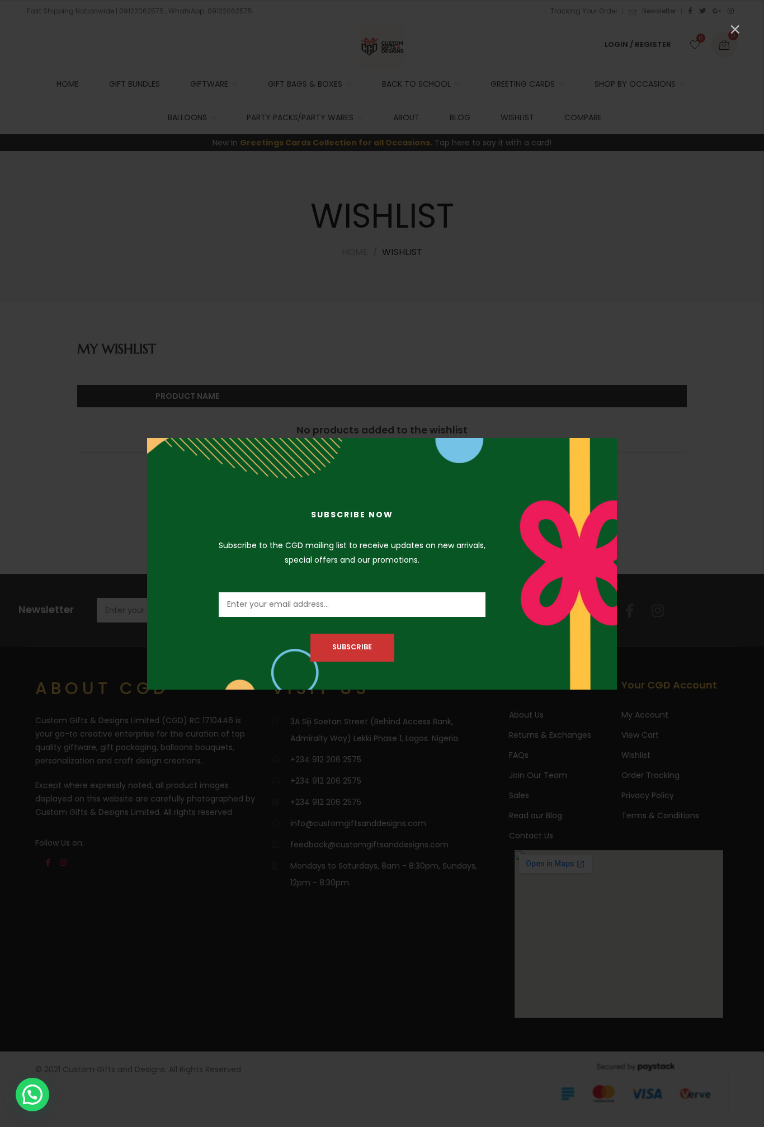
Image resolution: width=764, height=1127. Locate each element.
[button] (32, 1094)
